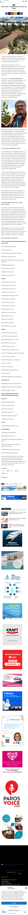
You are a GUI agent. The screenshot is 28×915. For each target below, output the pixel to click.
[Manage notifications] (25, 912)
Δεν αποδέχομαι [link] (14, 906)
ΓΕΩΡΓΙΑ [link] (6, 483)
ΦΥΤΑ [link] (20, 483)
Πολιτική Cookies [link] (12, 913)
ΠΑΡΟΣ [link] (10, 483)
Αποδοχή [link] (14, 903)
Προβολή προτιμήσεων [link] (14, 910)
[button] (26, 888)
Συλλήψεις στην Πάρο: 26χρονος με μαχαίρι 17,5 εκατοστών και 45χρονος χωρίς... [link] (17, 526)
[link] (1, 1)
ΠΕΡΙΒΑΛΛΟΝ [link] (15, 483)
